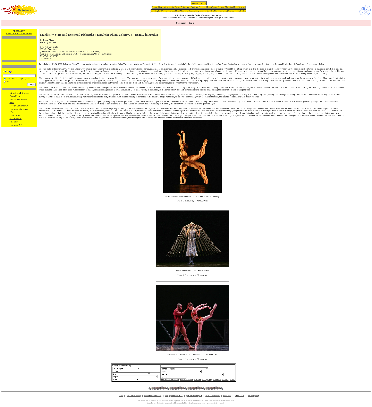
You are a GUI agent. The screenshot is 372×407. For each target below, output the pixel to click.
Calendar (223, 11)
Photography (207, 379)
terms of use (239, 395)
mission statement (212, 395)
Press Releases (239, 7)
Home (193, 3)
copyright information (174, 395)
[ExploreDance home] (19, 14)
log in (191, 23)
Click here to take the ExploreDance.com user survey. (198, 15)
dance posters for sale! (152, 395)
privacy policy (253, 395)
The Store (214, 11)
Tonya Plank (15, 96)
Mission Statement (187, 11)
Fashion (197, 379)
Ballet (12, 103)
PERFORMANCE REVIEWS (19, 33)
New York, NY (16, 125)
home (121, 395)
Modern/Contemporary (19, 106)
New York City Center (19, 109)
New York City (16, 119)
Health (232, 379)
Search (203, 3)
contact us (227, 395)
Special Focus (174, 7)
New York (14, 122)
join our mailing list (194, 395)
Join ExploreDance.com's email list (165, 11)
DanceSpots (212, 7)
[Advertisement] (19, 44)
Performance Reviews (189, 7)
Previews (202, 7)
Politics (225, 379)
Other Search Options (19, 93)
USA (12, 112)
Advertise (242, 11)
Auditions (217, 379)
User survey (232, 11)
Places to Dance (186, 379)
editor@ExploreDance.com (193, 403)
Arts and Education (225, 7)
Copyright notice (203, 11)
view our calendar (134, 395)
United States (15, 115)
